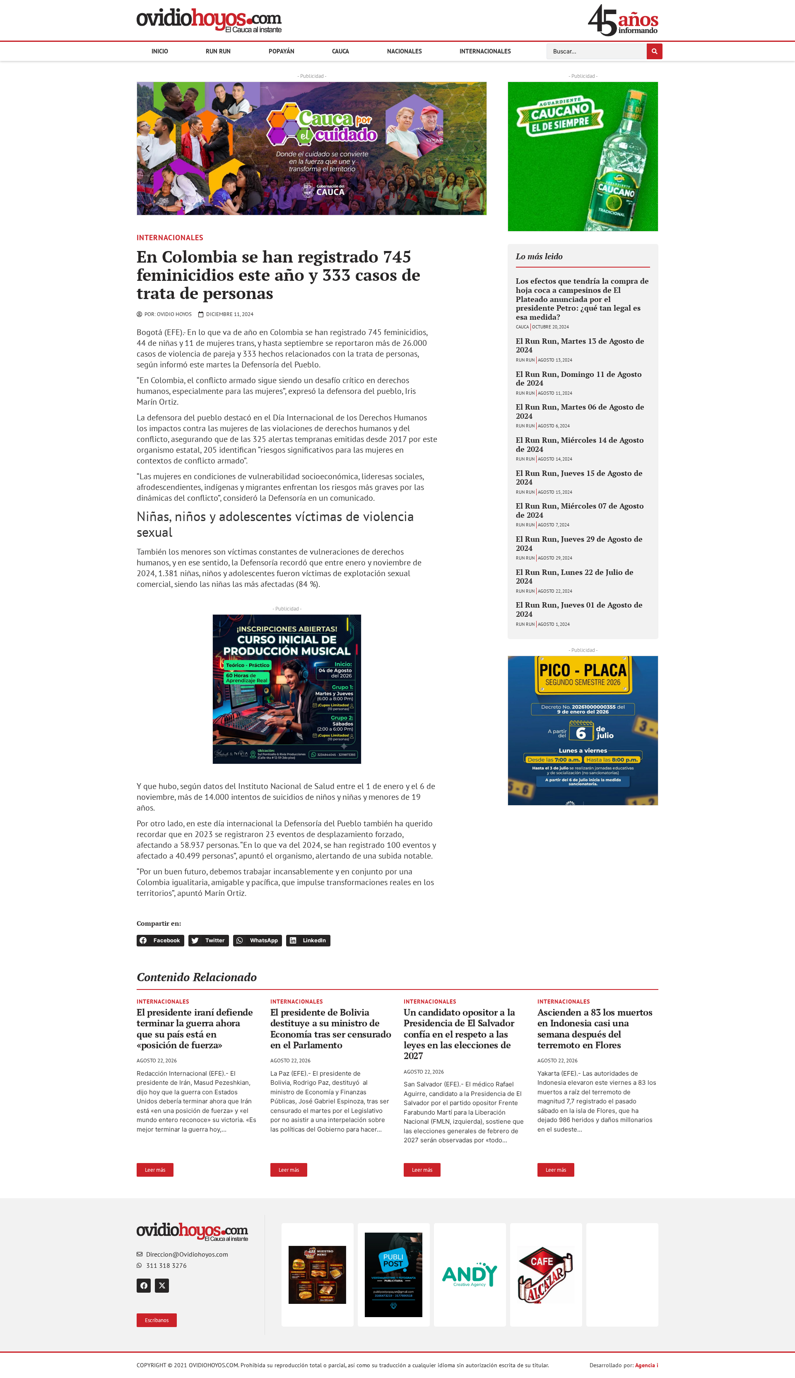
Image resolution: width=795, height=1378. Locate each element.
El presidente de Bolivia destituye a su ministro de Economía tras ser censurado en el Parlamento (330, 1028)
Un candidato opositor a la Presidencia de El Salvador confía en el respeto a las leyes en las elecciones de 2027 (459, 1034)
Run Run (218, 51)
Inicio (160, 51)
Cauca (340, 51)
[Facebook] (144, 1286)
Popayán (281, 51)
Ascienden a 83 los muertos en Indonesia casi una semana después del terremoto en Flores (595, 1028)
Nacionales (404, 51)
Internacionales (485, 51)
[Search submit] (654, 51)
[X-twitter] (162, 1286)
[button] (147, 148)
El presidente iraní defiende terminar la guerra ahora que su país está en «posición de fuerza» (195, 1028)
